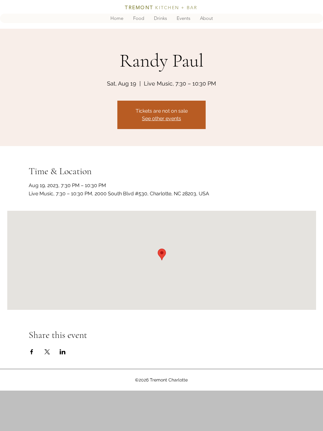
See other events (161, 118)
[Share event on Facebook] (32, 351)
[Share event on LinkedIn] (63, 351)
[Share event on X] (47, 351)
